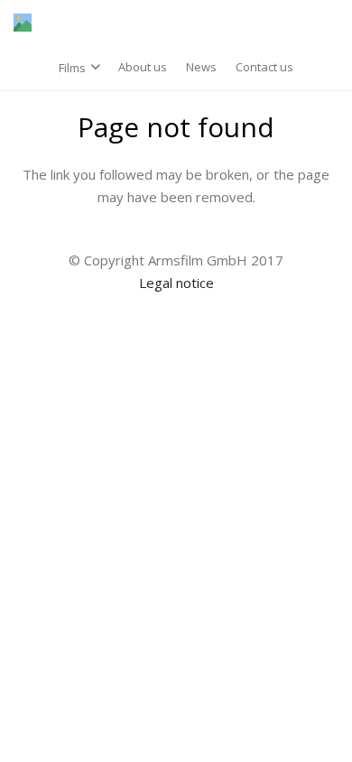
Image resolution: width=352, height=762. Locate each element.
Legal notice (176, 283)
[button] (79, 67)
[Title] (23, 23)
